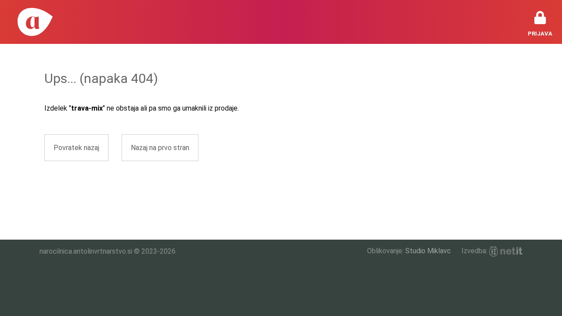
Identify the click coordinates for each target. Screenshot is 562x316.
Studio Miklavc (428, 251)
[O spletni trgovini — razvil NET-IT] (505, 251)
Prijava (540, 33)
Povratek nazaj (76, 148)
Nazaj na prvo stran (160, 148)
